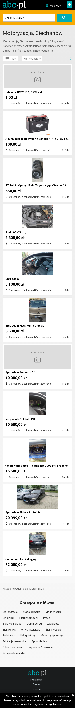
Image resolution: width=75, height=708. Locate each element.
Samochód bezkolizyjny (20, 559)
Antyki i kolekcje (30, 629)
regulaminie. (55, 704)
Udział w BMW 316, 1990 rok (23, 92)
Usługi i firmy (27, 635)
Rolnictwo (9, 635)
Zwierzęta (53, 623)
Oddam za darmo (13, 647)
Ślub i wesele (53, 629)
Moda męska (53, 612)
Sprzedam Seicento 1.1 (20, 372)
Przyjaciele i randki (14, 653)
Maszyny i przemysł (52, 635)
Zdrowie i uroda (12, 623)
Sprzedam (12, 279)
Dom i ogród (34, 623)
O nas (36, 684)
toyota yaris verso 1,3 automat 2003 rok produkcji (37, 465)
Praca (46, 618)
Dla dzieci (8, 618)
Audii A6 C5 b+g (15, 232)
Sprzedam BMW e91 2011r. (23, 512)
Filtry (13, 58)
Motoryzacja (10, 612)
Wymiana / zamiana (41, 647)
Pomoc (36, 689)
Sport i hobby (40, 641)
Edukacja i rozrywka (14, 641)
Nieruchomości (28, 618)
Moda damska (31, 612)
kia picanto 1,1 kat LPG (20, 419)
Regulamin (36, 680)
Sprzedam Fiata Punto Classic (24, 325)
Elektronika (9, 629)
